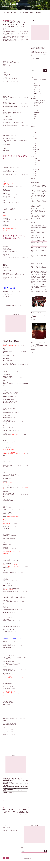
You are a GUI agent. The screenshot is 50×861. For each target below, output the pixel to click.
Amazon (32, 317)
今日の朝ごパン (37, 93)
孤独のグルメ (35, 112)
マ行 (33, 140)
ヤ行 (33, 143)
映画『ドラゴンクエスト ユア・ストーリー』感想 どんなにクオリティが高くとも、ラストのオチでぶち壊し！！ (39, 192)
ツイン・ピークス (36, 110)
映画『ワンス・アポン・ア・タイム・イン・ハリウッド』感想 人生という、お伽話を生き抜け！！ (39, 234)
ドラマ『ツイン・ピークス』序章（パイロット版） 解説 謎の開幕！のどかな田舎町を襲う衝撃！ (39, 286)
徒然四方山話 (35, 96)
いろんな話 (25, 12)
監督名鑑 (34, 153)
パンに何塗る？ (36, 85)
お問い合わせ (38, 12)
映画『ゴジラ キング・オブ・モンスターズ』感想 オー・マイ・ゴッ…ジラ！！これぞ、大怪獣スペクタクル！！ (39, 239)
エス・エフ (35, 158)
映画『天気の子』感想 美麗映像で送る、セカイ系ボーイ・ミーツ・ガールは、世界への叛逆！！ (39, 197)
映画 (8, 12)
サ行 (33, 132)
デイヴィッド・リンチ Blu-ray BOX (38, 342)
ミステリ (34, 162)
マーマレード (36, 91)
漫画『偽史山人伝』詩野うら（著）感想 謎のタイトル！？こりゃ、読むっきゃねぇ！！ (39, 255)
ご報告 (34, 83)
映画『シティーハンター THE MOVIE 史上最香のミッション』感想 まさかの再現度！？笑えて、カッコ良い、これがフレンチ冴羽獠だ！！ (15, 788)
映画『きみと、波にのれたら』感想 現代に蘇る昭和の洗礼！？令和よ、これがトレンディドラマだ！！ (39, 217)
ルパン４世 (12, 20)
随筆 (33, 175)
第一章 (35, 105)
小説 (33, 166)
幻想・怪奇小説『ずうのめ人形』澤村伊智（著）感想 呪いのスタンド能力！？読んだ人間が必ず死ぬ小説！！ (39, 276)
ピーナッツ (36, 89)
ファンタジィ (35, 160)
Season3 (36, 118)
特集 (33, 151)
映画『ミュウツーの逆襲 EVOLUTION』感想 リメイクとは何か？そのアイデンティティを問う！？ (38, 207)
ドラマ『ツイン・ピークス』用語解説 (38, 259)
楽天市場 (33, 319)
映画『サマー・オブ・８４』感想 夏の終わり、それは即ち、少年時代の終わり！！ (39, 244)
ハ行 (33, 138)
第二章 (35, 107)
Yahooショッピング (35, 350)
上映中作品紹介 (36, 149)
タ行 (33, 134)
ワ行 (33, 147)
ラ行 (33, 145)
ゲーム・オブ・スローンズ (38, 100)
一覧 (4, 12)
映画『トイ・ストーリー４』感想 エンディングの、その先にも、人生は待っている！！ (39, 202)
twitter (37, 58)
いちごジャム (36, 87)
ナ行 (33, 136)
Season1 (36, 114)
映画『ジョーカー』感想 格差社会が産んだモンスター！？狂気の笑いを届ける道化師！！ (39, 229)
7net (32, 352)
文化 (33, 171)
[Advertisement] (15, 323)
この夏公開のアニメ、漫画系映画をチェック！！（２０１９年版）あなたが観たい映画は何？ (39, 187)
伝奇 (33, 164)
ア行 (33, 127)
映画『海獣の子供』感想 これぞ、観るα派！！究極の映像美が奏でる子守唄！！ (39, 212)
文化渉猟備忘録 (10, 4)
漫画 (15, 12)
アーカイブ (36, 120)
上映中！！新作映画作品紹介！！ (37, 225)
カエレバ (37, 313)
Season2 (36, 116)
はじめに (31, 12)
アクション (6, 800)
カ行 (33, 130)
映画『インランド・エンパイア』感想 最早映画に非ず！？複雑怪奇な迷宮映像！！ (39, 281)
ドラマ (19, 12)
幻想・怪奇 (35, 169)
